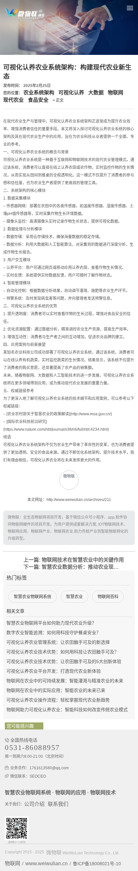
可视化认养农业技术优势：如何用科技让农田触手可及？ (62, 651)
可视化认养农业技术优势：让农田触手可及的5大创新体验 (63, 661)
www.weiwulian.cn (46, 863)
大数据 (96, 92)
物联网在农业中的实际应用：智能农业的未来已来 (55, 690)
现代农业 (13, 100)
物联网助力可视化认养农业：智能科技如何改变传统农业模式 (67, 709)
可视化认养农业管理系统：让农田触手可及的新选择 (58, 642)
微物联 (54, 852)
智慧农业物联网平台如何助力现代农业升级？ (51, 622)
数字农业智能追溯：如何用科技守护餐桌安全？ (53, 632)
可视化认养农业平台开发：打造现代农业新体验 (53, 671)
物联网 (115, 92)
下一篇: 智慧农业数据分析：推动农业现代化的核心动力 (72, 567)
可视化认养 (71, 92)
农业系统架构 (38, 92)
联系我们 (58, 804)
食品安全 (38, 100)
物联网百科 (108, 596)
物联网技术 (103, 792)
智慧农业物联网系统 (32, 596)
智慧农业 (74, 596)
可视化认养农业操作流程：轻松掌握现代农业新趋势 (58, 700)
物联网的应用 (70, 792)
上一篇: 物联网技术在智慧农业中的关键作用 (73, 560)
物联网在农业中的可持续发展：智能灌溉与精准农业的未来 (64, 680)
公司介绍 (34, 804)
